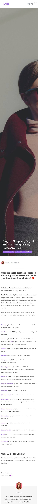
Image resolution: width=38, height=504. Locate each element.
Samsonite (4, 390)
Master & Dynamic (6, 409)
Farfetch (3, 355)
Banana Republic (6, 430)
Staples (3, 423)
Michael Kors (5, 416)
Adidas (3, 339)
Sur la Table (4, 441)
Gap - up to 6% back (7, 383)
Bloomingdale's (5, 367)
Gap (12, 341)
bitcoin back (28, 251)
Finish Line (4, 376)
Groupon (4, 360)
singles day (6, 251)
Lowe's (3, 434)
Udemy (3, 325)
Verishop (3, 348)
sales (12, 251)
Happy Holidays (19, 251)
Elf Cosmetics (5, 399)
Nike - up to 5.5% (6, 395)
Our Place (4, 332)
